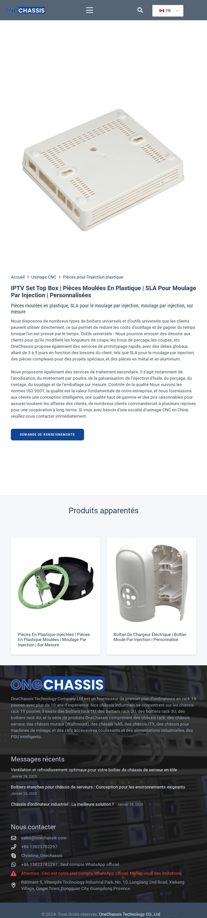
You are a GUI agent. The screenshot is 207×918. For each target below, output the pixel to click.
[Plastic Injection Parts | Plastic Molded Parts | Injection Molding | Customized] (56, 596)
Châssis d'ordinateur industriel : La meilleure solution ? (62, 804)
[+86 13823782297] (16, 846)
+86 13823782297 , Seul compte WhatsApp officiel (70, 864)
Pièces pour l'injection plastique (93, 277)
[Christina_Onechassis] (16, 855)
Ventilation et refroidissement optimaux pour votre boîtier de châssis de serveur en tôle (94, 769)
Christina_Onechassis (41, 855)
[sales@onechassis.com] (16, 838)
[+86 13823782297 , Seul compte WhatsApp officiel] (16, 864)
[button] (89, 10)
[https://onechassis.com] (24, 10)
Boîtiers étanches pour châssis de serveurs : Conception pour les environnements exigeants (98, 786)
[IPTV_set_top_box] (103, 168)
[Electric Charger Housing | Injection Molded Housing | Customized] (151, 596)
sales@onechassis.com (43, 837)
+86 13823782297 (39, 846)
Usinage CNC (43, 277)
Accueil (18, 277)
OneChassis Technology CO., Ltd (129, 914)
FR (168, 10)
